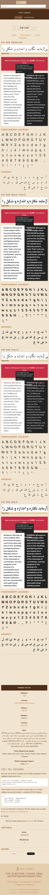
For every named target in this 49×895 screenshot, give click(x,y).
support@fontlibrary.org (24, 876)
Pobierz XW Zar (24, 688)
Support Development (29, 892)
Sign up (4, 3)
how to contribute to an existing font (15, 811)
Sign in (11, 3)
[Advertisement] (16, 669)
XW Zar (24, 710)
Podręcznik (29, 17)
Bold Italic (26, 35)
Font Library (26, 869)
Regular (23, 38)
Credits (37, 882)
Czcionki (18, 17)
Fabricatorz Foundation (29, 890)
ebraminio (30, 821)
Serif (24, 695)
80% (27, 764)
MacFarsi (24, 725)
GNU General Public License (24, 703)
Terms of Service (25, 884)
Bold (14, 35)
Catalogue (12, 882)
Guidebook (25, 882)
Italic (37, 35)
